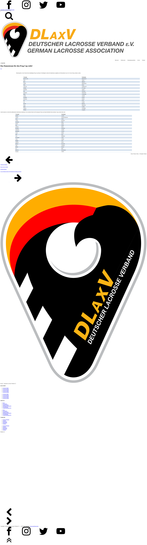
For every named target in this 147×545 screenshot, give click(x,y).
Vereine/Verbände (6, 419)
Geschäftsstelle (5, 414)
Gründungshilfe (5, 404)
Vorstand (4, 420)
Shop (7, 9)
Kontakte (12, 9)
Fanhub (9, 9)
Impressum (32, 526)
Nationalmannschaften (131, 60)
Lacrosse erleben (6, 392)
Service (138, 60)
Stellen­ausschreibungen (7, 405)
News (1, 68)
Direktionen (5, 421)
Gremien (4, 423)
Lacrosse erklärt (5, 388)
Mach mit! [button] (117, 60)
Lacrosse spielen (6, 389)
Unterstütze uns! (3, 9)
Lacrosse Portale (6, 390)
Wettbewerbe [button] (123, 60)
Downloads (5, 403)
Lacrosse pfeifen (6, 391)
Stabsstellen (5, 422)
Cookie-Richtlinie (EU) (7, 408)
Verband (143, 60)
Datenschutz (36, 526)
